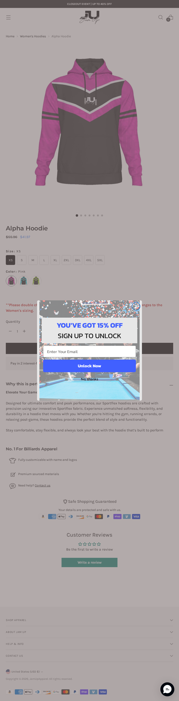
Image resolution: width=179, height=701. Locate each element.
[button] (167, 689)
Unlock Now (89, 366)
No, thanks (89, 379)
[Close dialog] (136, 306)
